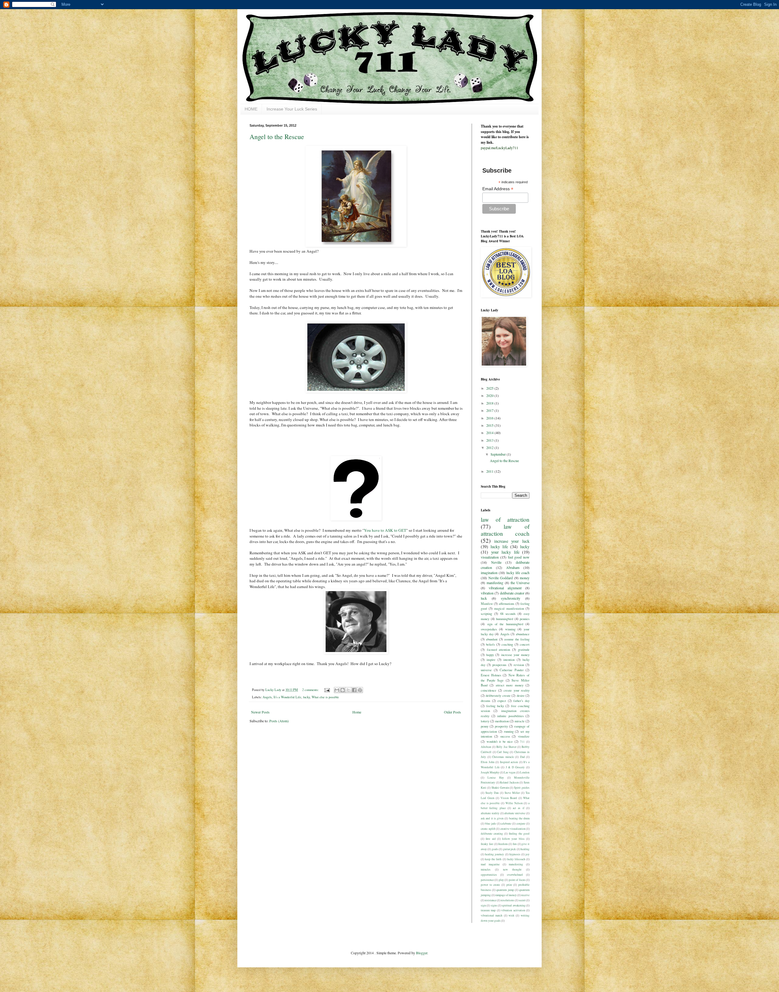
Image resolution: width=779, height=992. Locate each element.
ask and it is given (492, 818)
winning (510, 629)
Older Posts (452, 712)
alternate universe (514, 813)
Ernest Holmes (491, 675)
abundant (492, 639)
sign (483, 905)
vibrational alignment (505, 587)
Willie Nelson (514, 803)
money (524, 577)
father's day (521, 701)
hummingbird (504, 619)
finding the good (519, 834)
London (524, 772)
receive (525, 895)
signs (494, 905)
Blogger (421, 952)
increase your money (515, 655)
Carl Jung (503, 752)
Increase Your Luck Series (292, 109)
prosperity (501, 726)
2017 (490, 410)
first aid (490, 839)
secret (522, 900)
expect (502, 701)
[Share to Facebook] (354, 690)
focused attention (498, 649)
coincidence (488, 690)
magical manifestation (509, 608)
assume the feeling (516, 639)
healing (525, 849)
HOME (251, 109)
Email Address (497, 189)
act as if (518, 808)
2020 (490, 395)
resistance (490, 900)
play (501, 880)
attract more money (510, 685)
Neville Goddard (500, 577)
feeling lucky (495, 706)
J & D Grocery (515, 767)
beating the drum (519, 818)
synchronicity (510, 598)
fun (515, 844)
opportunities (489, 875)
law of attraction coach (505, 530)
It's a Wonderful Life (287, 697)
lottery (485, 721)
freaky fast (487, 844)
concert (524, 644)
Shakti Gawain (500, 788)
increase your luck (511, 541)
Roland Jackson (509, 782)
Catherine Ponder (512, 670)
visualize (523, 736)
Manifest (487, 603)
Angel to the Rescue (277, 136)
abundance (522, 634)
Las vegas (509, 772)
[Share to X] (348, 690)
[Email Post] (327, 690)
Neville (496, 562)
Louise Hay (495, 778)
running (509, 731)
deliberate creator (512, 593)
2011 (490, 471)
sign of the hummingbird (505, 624)
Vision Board (509, 798)
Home (356, 712)
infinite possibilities (510, 716)
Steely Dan (492, 793)
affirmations (506, 603)
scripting (486, 614)
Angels (267, 697)
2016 (490, 417)
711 (522, 742)
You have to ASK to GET (385, 530)
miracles (486, 869)
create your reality (516, 690)
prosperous (499, 665)
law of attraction (505, 519)
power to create (490, 885)
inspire (491, 659)
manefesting (516, 864)
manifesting (495, 582)
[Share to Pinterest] (360, 690)
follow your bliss (513, 839)
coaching (507, 644)
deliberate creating (492, 834)
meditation (502, 721)
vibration (487, 593)
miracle (520, 721)
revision (519, 665)
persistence (487, 880)
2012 (490, 447)
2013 (490, 440)
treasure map (488, 910)
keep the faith (493, 859)
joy (527, 854)
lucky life (499, 546)
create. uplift (488, 829)
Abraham (512, 567)
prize (509, 885)
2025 (490, 388)
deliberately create (498, 695)
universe (486, 670)
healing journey (494, 854)
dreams (485, 701)
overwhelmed (515, 875)
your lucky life (505, 552)
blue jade (490, 823)
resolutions (507, 900)
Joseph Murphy (490, 772)
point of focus (517, 880)
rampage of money (506, 895)
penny (484, 726)
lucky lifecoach (516, 859)
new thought (512, 869)
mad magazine (490, 864)
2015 (490, 425)
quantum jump (505, 890)
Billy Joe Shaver (506, 747)
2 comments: (311, 690)
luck (484, 598)
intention (509, 659)
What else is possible (325, 697)
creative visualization (513, 829)
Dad (522, 757)
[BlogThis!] (343, 690)
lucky (306, 697)
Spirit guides (521, 788)
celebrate (506, 823)
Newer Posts (260, 712)
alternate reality (490, 813)
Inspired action (509, 762)
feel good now (519, 557)
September (499, 454)
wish (511, 915)
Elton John (487, 762)
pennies (524, 619)
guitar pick (509, 849)
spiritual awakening (513, 905)
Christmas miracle (503, 757)
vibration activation (513, 910)
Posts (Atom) (279, 720)
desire (521, 695)
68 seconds (507, 614)
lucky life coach (518, 572)
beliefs (490, 644)
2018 (490, 403)
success (505, 736)
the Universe (520, 582)
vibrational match (491, 915)
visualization (490, 557)
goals (495, 849)
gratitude (523, 649)
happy (490, 655)
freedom (503, 844)
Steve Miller (512, 793)
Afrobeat (486, 747)
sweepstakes (489, 629)
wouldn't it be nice (500, 741)
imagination (489, 572)
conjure (520, 823)
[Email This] (337, 690)
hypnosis (514, 854)
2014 (490, 432)
